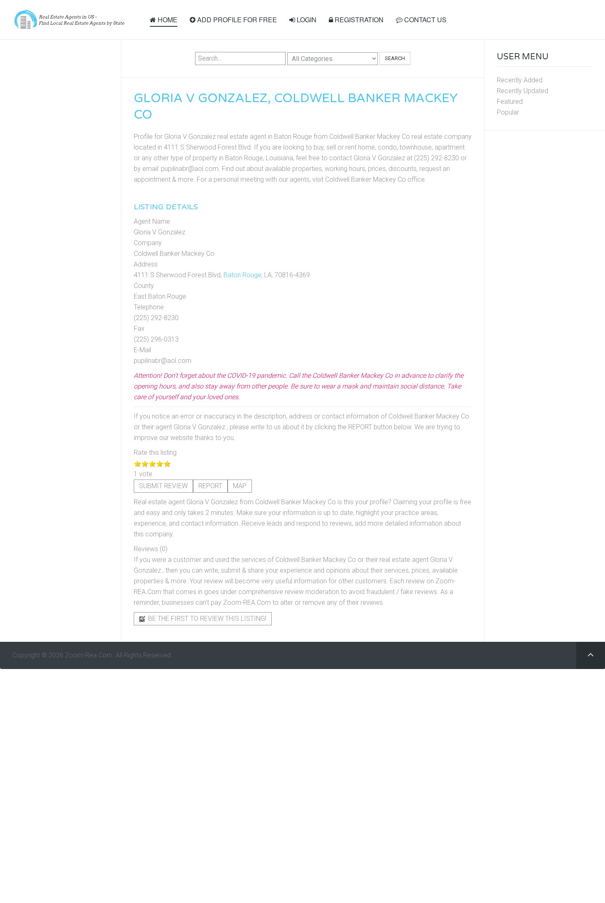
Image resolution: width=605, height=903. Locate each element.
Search (395, 58)
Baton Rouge (242, 275)
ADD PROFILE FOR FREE (236, 19)
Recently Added (519, 80)
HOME (166, 19)
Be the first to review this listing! (206, 618)
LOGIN (305, 19)
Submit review (163, 486)
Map (240, 486)
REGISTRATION (358, 19)
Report (210, 486)
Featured (510, 101)
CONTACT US (425, 19)
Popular (508, 112)
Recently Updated (522, 91)
